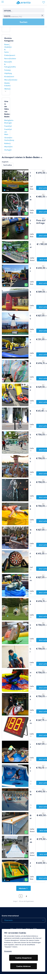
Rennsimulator (10, 58)
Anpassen (8, 951)
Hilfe (35, 929)
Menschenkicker (10, 80)
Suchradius (7, 165)
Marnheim (8, 147)
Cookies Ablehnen (23, 966)
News (28, 929)
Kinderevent (9, 76)
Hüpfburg (8, 73)
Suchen (23, 22)
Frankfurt (8, 126)
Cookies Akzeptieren (23, 958)
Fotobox (7, 70)
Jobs (11, 929)
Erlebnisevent (9, 55)
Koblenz (7, 143)
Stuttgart (8, 150)
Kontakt (19, 929)
